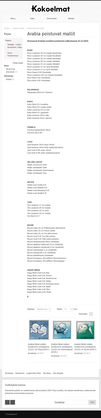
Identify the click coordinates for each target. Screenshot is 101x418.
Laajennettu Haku (33, 373)
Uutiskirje (59, 402)
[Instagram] (12, 402)
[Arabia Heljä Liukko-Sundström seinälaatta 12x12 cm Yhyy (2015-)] (39, 330)
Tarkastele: (83, 314)
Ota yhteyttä (58, 373)
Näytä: (59, 309)
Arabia (8, 79)
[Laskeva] (53, 309)
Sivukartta (9, 373)
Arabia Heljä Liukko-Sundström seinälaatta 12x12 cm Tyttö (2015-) (85, 347)
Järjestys (31, 309)
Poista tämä (20, 50)
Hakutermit (19, 373)
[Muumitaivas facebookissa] (7, 402)
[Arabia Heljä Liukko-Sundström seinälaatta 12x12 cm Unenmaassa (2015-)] (62, 330)
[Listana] (95, 314)
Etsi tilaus (47, 373)
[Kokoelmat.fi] (50, 8)
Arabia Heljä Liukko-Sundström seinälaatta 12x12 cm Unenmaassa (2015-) (61, 348)
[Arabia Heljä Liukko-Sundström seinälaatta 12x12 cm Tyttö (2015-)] (85, 330)
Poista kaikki (18, 63)
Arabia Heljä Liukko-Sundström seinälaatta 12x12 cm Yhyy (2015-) (38, 347)
